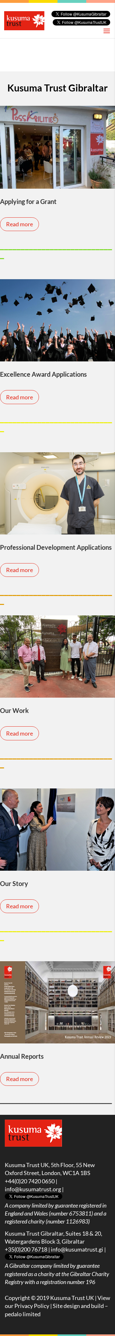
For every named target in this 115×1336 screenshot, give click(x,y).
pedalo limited (23, 1314)
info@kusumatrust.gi (77, 1249)
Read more (19, 224)
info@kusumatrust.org (33, 1189)
